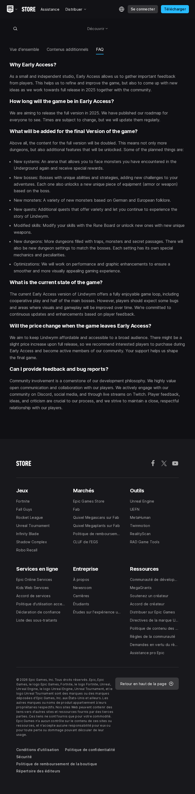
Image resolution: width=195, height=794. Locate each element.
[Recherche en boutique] (15, 28)
